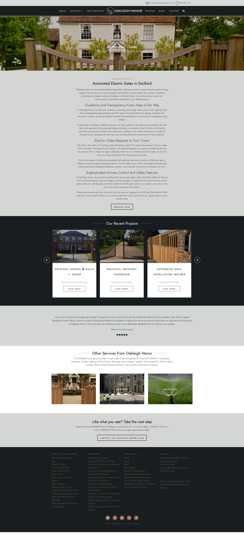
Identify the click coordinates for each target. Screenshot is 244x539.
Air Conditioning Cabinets (135, 487)
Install (126, 461)
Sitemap (55, 480)
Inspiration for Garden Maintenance (103, 477)
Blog (126, 464)
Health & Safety (58, 464)
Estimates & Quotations (61, 457)
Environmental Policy (60, 467)
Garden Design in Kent (61, 487)
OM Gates (56, 500)
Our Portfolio (129, 467)
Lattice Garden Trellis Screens (137, 480)
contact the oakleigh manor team (122, 438)
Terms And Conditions (61, 477)
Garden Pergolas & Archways (137, 477)
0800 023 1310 (185, 3)
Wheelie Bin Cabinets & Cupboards (140, 483)
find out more (73, 396)
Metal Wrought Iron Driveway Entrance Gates (64, 505)
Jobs (53, 461)
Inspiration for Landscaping (100, 483)
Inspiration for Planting (98, 480)
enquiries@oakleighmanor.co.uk (162, 3)
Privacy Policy (57, 474)
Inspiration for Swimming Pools (101, 461)
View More (74, 288)
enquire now (122, 207)
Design (127, 457)
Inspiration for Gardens (98, 457)
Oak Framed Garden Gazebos (137, 474)
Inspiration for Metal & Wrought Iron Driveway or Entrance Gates (104, 495)
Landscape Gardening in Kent (64, 490)
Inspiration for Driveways (98, 474)
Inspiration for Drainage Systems (102, 470)
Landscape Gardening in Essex (65, 493)
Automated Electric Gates (62, 496)
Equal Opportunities (60, 470)
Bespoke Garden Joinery (135, 470)
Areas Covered (58, 483)
